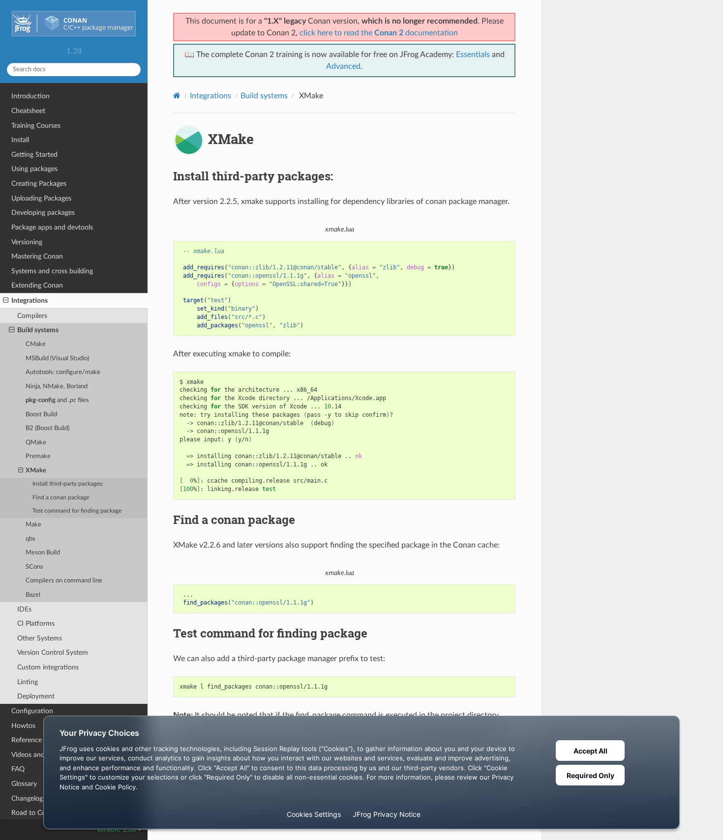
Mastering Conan (37, 256)
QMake (36, 442)
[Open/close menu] (5, 300)
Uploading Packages (41, 198)
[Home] (177, 95)
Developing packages (43, 212)
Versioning (26, 242)
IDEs (24, 609)
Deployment (36, 696)
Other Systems (39, 638)
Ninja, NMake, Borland (57, 386)
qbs (30, 539)
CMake (36, 344)
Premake (38, 456)
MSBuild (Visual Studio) (57, 358)
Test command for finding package (76, 511)
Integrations (29, 300)
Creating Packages (38, 183)
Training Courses (35, 125)
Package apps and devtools (52, 227)
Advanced (343, 66)
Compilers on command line (64, 581)
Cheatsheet (28, 111)
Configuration (32, 711)
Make (33, 524)
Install (20, 140)
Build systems (38, 330)
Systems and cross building (52, 271)
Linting (27, 682)
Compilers (32, 315)
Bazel (33, 595)
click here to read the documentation (379, 33)
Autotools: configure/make (63, 372)
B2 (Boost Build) (47, 428)
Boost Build (41, 414)
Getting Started (34, 154)
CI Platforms (36, 623)
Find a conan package (60, 497)
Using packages (34, 169)
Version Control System (52, 652)
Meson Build (43, 553)
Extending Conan (37, 285)
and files (57, 400)
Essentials (473, 54)
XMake (36, 470)
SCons (34, 567)
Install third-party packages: (67, 484)
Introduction (30, 96)
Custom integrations (48, 667)
